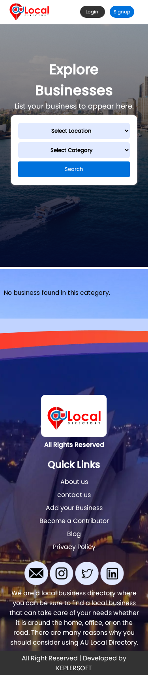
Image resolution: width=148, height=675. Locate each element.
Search (74, 169)
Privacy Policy (74, 546)
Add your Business (74, 507)
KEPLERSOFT (74, 668)
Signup (122, 11)
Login (92, 11)
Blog (74, 533)
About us (74, 481)
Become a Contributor (74, 520)
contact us (74, 494)
